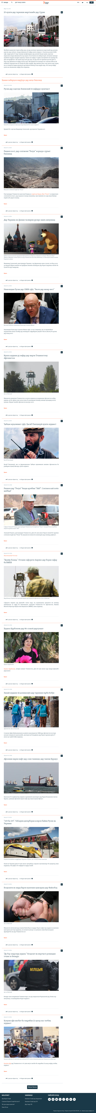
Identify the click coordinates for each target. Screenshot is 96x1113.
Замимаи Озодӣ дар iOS (31, 1101)
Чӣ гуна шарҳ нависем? (8, 1104)
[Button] (12, 74)
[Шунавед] (87, 2)
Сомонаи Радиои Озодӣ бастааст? (11, 1101)
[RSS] (70, 1099)
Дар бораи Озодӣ (6, 1098)
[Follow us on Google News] (49, 1099)
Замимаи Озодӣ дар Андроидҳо (33, 1098)
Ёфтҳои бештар (32, 1087)
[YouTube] (82, 2)
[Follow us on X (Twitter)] (63, 1099)
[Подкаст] (74, 1099)
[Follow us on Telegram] (67, 1099)
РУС (78, 2)
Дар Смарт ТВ (28, 1104)
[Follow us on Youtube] (56, 1099)
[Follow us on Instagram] (60, 1099)
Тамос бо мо (5, 1107)
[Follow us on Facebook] (53, 1099)
